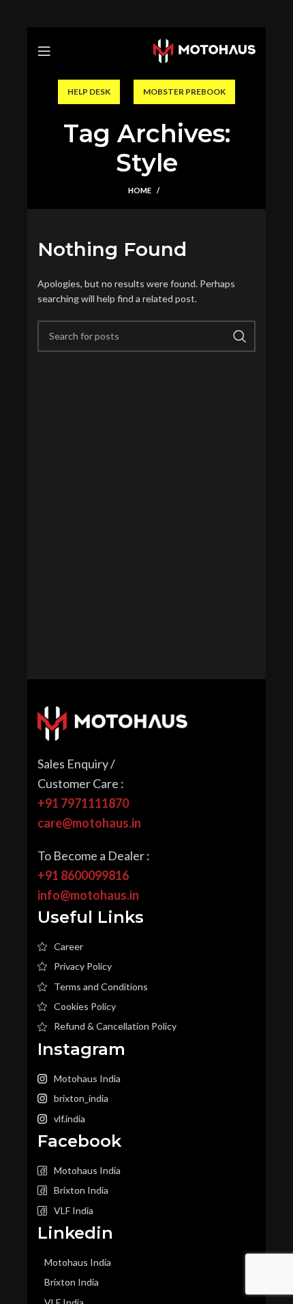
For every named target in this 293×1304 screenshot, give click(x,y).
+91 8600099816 (83, 875)
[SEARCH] (240, 336)
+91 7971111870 (83, 803)
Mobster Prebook (184, 91)
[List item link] (146, 946)
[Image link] (112, 722)
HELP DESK (88, 91)
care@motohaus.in (89, 822)
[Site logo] (204, 50)
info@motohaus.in (88, 894)
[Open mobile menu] (44, 51)
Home (139, 190)
